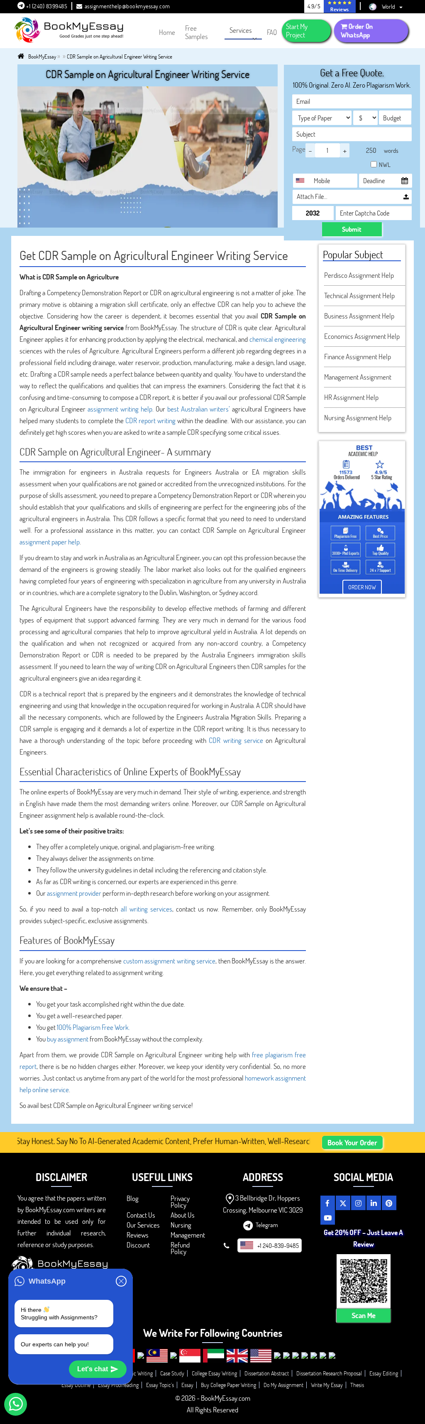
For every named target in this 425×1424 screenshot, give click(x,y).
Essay (187, 1385)
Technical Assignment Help (359, 295)
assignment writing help (120, 409)
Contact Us (141, 1215)
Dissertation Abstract (266, 1373)
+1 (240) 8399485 (46, 6)
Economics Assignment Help (362, 336)
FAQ (272, 32)
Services (241, 30)
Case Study (172, 1373)
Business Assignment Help (359, 316)
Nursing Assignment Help (357, 417)
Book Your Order (352, 1142)
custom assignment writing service (169, 961)
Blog (133, 1198)
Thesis (357, 1385)
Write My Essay (327, 1385)
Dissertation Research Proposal (329, 1373)
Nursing (181, 1225)
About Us (183, 1215)
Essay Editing (383, 1373)
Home (167, 32)
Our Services (143, 1225)
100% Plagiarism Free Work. (93, 1027)
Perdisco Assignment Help (359, 275)
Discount (138, 1245)
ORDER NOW (362, 587)
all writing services (146, 909)
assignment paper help (50, 542)
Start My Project (297, 30)
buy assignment (67, 1039)
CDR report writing (150, 420)
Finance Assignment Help (357, 356)
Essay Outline (75, 1385)
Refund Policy (180, 1248)
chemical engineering (277, 339)
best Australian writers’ (198, 409)
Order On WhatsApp (357, 30)
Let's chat (92, 1369)
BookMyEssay (42, 56)
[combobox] (302, 180)
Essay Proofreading (118, 1385)
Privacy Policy (180, 1202)
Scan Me (364, 1316)
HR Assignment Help (351, 397)
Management (188, 1235)
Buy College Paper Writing (228, 1385)
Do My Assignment (283, 1385)
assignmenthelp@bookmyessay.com (127, 6)
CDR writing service (236, 740)
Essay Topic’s (160, 1385)
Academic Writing (134, 1373)
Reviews (138, 1235)
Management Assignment (357, 377)
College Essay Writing (214, 1373)
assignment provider (74, 893)
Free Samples (196, 32)
